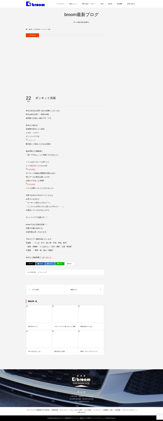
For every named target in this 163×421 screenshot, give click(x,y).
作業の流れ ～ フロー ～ (89, 4)
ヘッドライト (97, 410)
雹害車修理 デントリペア (59, 410)
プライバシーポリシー (129, 410)
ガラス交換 (87, 410)
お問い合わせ (131, 4)
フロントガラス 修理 (76, 410)
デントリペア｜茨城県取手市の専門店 (38, 410)
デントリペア (43, 272)
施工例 (110, 4)
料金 (102, 4)
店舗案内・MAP (108, 410)
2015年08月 (32, 35)
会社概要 (119, 4)
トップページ (60, 4)
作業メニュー (73, 4)
